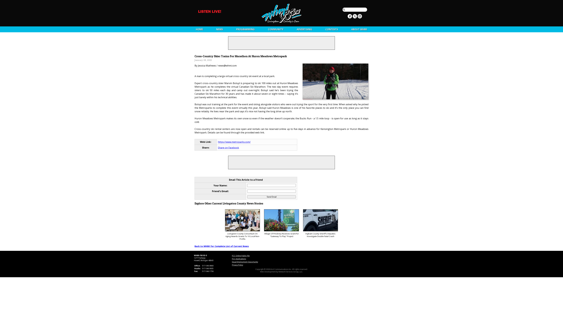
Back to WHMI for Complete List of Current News (222, 246)
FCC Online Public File (241, 255)
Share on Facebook (228, 147)
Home (199, 29)
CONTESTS (331, 29)
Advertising (304, 29)
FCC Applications (239, 259)
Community (275, 29)
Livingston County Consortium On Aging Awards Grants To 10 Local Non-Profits (242, 236)
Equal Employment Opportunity (245, 262)
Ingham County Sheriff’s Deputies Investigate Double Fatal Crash (320, 235)
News (219, 29)
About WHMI (359, 29)
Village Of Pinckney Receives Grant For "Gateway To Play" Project (281, 235)
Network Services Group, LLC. (291, 271)
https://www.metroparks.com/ (234, 142)
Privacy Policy (237, 265)
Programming (245, 29)
